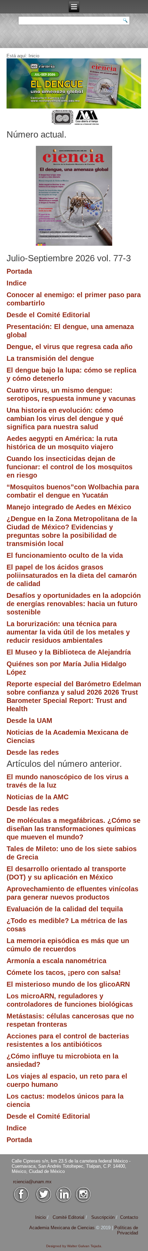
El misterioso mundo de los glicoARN (68, 984)
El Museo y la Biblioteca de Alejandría (69, 652)
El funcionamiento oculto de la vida (65, 555)
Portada (19, 271)
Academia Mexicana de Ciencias (62, 1227)
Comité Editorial (68, 1217)
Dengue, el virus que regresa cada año (70, 346)
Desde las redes (33, 752)
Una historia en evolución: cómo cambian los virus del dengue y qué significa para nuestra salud (65, 418)
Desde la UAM (29, 720)
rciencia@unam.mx (32, 1181)
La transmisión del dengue (50, 358)
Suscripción (103, 1217)
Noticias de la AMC (37, 797)
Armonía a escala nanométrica (56, 961)
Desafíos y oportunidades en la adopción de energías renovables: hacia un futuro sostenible (74, 604)
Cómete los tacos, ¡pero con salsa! (64, 972)
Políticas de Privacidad (126, 1230)
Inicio (40, 1217)
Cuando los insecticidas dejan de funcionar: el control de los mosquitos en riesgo (70, 467)
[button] (74, 83)
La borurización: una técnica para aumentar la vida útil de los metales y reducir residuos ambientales (68, 632)
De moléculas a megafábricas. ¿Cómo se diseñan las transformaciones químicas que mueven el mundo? (73, 829)
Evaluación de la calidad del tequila (65, 909)
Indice (17, 283)
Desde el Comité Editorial (48, 315)
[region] (74, 83)
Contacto (129, 1217)
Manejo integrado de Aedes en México (69, 507)
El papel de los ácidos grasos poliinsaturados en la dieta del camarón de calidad (72, 575)
